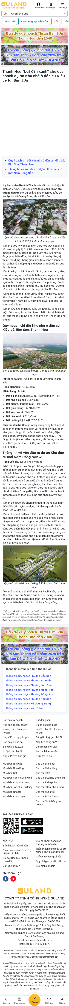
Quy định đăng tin (45, 866)
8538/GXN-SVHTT (17, 917)
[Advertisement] (34, 118)
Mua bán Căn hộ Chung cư (17, 777)
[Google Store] (32, 830)
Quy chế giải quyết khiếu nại (51, 861)
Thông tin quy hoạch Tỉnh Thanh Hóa (28, 669)
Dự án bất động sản (47, 724)
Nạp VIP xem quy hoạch (16, 737)
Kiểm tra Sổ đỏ (44, 756)
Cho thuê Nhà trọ (45, 791)
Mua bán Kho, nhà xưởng (16, 782)
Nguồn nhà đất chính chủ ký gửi (50, 731)
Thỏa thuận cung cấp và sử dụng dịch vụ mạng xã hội (51, 850)
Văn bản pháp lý (12, 865)
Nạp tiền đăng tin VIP (47, 742)
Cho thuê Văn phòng (47, 782)
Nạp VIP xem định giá (14, 756)
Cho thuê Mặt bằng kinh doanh (49, 803)
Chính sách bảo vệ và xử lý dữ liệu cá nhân (17, 852)
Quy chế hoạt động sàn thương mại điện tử (48, 843)
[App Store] (32, 822)
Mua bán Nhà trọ (12, 791)
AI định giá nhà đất (13, 751)
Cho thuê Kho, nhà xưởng (50, 787)
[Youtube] (13, 878)
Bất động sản (43, 720)
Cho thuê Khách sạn (47, 796)
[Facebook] (5, 878)
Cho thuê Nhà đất (45, 763)
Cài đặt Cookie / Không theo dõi (15, 860)
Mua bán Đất (10, 773)
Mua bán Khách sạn (14, 796)
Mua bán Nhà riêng (13, 768)
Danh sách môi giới (46, 746)
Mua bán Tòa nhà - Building (18, 787)
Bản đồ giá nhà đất (13, 742)
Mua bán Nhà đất (12, 763)
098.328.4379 (42, 944)
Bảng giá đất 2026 (13, 746)
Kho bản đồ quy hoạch (15, 724)
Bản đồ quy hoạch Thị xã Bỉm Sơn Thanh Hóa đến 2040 (34, 35)
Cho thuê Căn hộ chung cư (50, 777)
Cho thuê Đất (43, 773)
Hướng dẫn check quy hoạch (15, 731)
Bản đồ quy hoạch (13, 720)
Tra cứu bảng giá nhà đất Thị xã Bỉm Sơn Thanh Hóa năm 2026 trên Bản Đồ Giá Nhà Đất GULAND (34, 55)
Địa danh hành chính (47, 751)
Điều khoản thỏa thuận (15, 845)
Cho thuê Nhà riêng (46, 768)
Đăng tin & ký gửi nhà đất (49, 737)
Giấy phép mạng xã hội (48, 856)
